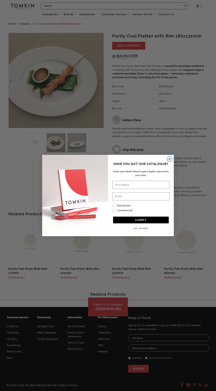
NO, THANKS (141, 228)
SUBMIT (141, 220)
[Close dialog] (169, 159)
